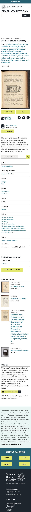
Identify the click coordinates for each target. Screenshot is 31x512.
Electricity (4, 222)
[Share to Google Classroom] (28, 117)
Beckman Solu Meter (20, 350)
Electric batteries (7, 217)
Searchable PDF (11, 125)
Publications (5, 38)
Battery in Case (17, 286)
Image (3, 182)
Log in (24, 464)
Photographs (15, 348)
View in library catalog (12, 270)
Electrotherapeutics (8, 224)
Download (8, 112)
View (22, 112)
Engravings (15, 312)
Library (3, 263)
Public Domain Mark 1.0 (9, 241)
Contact (7, 464)
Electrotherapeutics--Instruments (12, 226)
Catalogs (14, 296)
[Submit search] (28, 157)
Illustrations (15, 38)
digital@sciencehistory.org (12, 444)
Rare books (22, 311)
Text (2, 184)
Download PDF (7, 131)
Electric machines (7, 219)
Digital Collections (14, 11)
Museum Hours (15, 1)
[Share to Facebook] (19, 117)
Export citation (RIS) (10, 392)
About (7, 457)
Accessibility (9, 510)
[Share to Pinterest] (23, 117)
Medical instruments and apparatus (13, 228)
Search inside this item (9, 157)
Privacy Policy (9, 507)
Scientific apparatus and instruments (13, 231)
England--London (7, 174)
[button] (19, 391)
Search (26, 15)
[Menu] (29, 7)
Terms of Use (9, 509)
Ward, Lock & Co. (7, 166)
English (3, 209)
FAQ (24, 457)
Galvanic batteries (18, 298)
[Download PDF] (2, 126)
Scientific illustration (8, 233)
